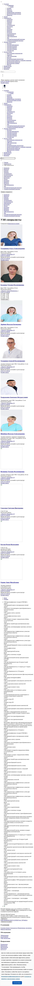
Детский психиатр (12, 46)
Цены (5, 598)
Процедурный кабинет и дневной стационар (19, 60)
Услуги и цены (8, 52)
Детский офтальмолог (13, 45)
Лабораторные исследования (4, 936)
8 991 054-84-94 (5, 920)
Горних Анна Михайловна (10, 582)
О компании (10, 5)
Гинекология (4, 944)
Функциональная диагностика (15, 59)
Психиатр (9, 29)
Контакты (6, 69)
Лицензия (9, 11)
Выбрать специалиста (6, 192)
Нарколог (9, 30)
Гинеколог (10, 19)
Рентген (9, 57)
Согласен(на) (17, 982)
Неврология (4, 945)
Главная (6, 162)
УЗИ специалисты (12, 36)
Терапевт (9, 22)
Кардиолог (10, 26)
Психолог (9, 32)
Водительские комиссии (13, 62)
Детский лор (10, 50)
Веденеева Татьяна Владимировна (12, 471)
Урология (3, 950)
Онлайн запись (5, 82)
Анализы (9, 54)
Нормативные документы (14, 12)
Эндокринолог (11, 25)
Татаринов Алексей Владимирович (13, 361)
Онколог (9, 23)
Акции (6, 16)
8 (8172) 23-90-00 (5, 255)
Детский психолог (12, 49)
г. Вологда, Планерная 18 (7, 551)
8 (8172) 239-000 (5, 81)
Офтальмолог (10, 35)
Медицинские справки (13, 63)
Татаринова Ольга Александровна (13, 248)
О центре (6, 4)
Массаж (9, 64)
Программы (7, 67)
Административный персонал (15, 40)
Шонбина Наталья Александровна (13, 434)
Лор (8, 38)
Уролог (9, 28)
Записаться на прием (13, 223)
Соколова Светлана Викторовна (12, 508)
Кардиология (4, 947)
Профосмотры (7, 66)
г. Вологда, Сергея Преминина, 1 (9, 291)
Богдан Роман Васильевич (10, 544)
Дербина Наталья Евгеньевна (11, 324)
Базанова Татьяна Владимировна (12, 285)
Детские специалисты (10, 42)
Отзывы (9, 8)
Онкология (4, 948)
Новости (9, 9)
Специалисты (7, 18)
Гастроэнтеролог (11, 33)
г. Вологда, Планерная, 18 (7, 254)
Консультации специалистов (14, 53)
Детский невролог (12, 47)
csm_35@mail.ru (23, 920)
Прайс (12, 6)
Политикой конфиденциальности (10, 976)
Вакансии (9, 15)
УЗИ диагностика (12, 56)
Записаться (4, 918)
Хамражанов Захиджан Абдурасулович (14, 397)
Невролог (9, 21)
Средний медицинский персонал (16, 39)
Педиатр (9, 43)
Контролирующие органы (14, 14)
